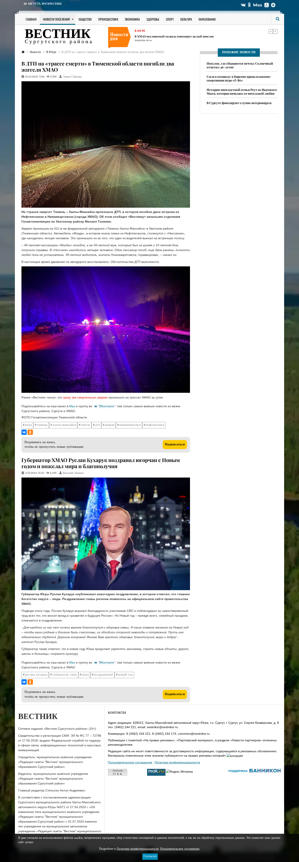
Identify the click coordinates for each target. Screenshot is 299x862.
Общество (85, 19)
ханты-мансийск (64, 425)
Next (275, 31)
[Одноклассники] (30, 432)
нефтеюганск (155, 425)
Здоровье (152, 19)
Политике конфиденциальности (138, 849)
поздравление (103, 674)
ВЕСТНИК (58, 34)
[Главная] (23, 52)
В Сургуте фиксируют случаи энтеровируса (239, 103)
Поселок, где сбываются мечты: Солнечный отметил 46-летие (240, 65)
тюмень (42, 425)
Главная (31, 19)
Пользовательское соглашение (130, 762)
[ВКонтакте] (24, 432)
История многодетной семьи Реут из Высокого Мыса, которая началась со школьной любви (242, 92)
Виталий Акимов (73, 473)
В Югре (140, 31)
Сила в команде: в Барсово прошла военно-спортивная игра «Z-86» (239, 78)
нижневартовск (130, 425)
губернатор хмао (64, 674)
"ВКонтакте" (106, 406)
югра (28, 425)
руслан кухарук (36, 674)
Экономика (132, 19)
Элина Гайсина (72, 77)
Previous (271, 31)
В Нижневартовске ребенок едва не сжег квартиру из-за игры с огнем (184, 36)
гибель (85, 425)
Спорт (170, 19)
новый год (125, 674)
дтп (97, 425)
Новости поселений (56, 19)
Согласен (150, 856)
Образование (207, 19)
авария (109, 425)
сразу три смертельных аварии (85, 397)
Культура (186, 19)
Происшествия (108, 19)
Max (257, 5)
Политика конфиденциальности (177, 762)
